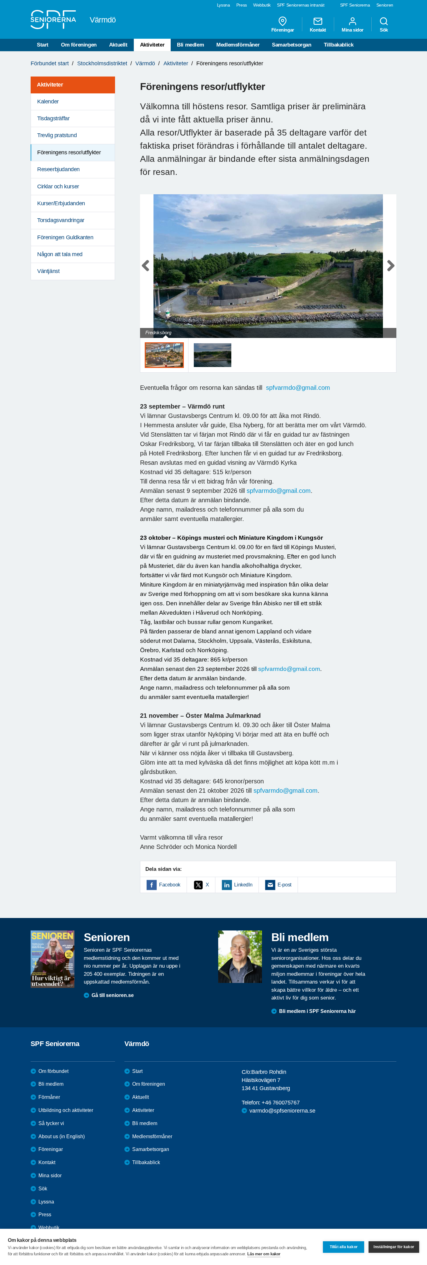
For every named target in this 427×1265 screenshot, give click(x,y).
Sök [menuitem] (384, 29)
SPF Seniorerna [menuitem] (355, 4)
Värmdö (145, 63)
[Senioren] (52, 959)
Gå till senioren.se (113, 995)
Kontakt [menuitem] (318, 29)
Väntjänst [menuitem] (48, 271)
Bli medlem (190, 45)
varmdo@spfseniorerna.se (282, 1111)
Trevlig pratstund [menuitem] (57, 135)
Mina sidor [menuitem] (353, 29)
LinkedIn (243, 884)
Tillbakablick (339, 45)
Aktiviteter (152, 45)
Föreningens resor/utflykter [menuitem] (69, 152)
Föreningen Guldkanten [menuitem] (65, 237)
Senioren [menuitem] (384, 4)
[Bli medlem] (240, 956)
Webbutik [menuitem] (262, 4)
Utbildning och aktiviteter (65, 1110)
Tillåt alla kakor (344, 1247)
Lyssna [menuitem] (223, 4)
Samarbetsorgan (291, 45)
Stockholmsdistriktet (102, 63)
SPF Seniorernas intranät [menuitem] (300, 4)
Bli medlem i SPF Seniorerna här (317, 1011)
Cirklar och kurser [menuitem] (58, 186)
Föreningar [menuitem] (282, 29)
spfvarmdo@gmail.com (298, 387)
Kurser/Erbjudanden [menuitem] (61, 203)
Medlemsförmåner (237, 45)
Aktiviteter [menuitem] (50, 85)
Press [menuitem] (241, 4)
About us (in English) (61, 1136)
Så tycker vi (51, 1123)
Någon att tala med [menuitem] (60, 254)
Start (42, 45)
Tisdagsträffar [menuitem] (53, 118)
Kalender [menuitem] (48, 101)
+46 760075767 (280, 1102)
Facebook (169, 884)
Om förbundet (53, 1071)
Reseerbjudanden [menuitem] (58, 169)
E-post (284, 884)
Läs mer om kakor (263, 1254)
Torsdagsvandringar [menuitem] (60, 220)
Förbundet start (50, 63)
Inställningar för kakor (394, 1247)
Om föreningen (79, 45)
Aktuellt (118, 45)
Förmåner (49, 1097)
